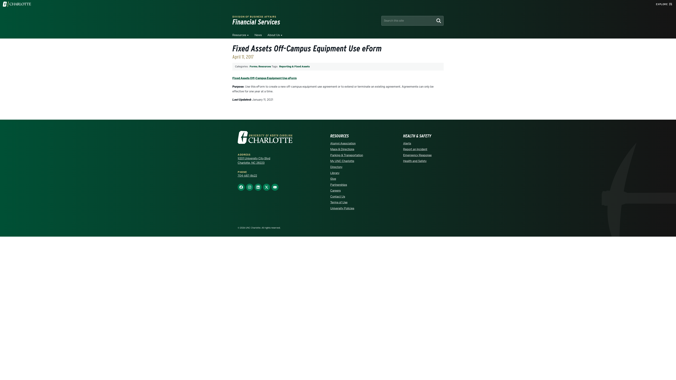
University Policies (342, 208)
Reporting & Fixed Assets (294, 66)
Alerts (407, 143)
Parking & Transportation (346, 155)
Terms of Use (339, 202)
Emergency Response (417, 155)
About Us (273, 35)
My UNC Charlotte (342, 161)
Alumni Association (343, 143)
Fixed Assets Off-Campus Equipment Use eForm (264, 78)
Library (334, 173)
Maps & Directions (342, 149)
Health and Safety (415, 161)
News (258, 35)
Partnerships (338, 184)
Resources (239, 35)
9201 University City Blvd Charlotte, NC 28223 (254, 161)
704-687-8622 (247, 175)
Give (333, 178)
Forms (253, 66)
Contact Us (337, 196)
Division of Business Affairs (254, 16)
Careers (335, 190)
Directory (336, 167)
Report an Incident (415, 149)
